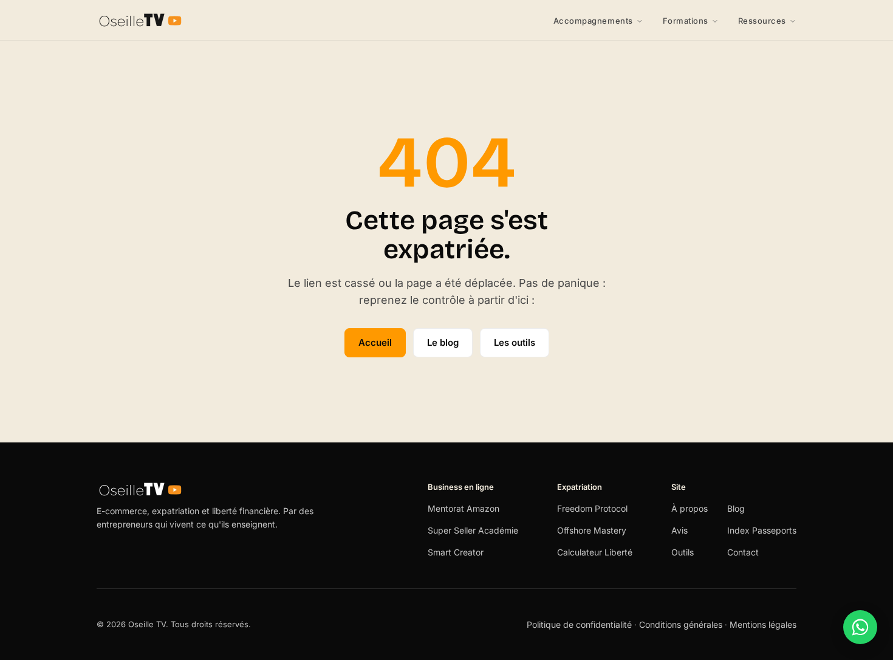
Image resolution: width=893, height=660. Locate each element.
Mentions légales (763, 624)
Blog (736, 508)
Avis (679, 530)
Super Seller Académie (473, 530)
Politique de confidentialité (580, 624)
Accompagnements (593, 21)
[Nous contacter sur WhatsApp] (860, 627)
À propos (689, 508)
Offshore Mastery (591, 530)
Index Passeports (761, 530)
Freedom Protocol (592, 508)
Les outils (514, 342)
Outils (682, 552)
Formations (685, 21)
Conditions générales (680, 624)
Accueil (375, 342)
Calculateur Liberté (594, 552)
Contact (743, 552)
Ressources (762, 21)
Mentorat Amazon (463, 508)
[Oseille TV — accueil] (140, 20)
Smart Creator (456, 552)
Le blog (443, 342)
